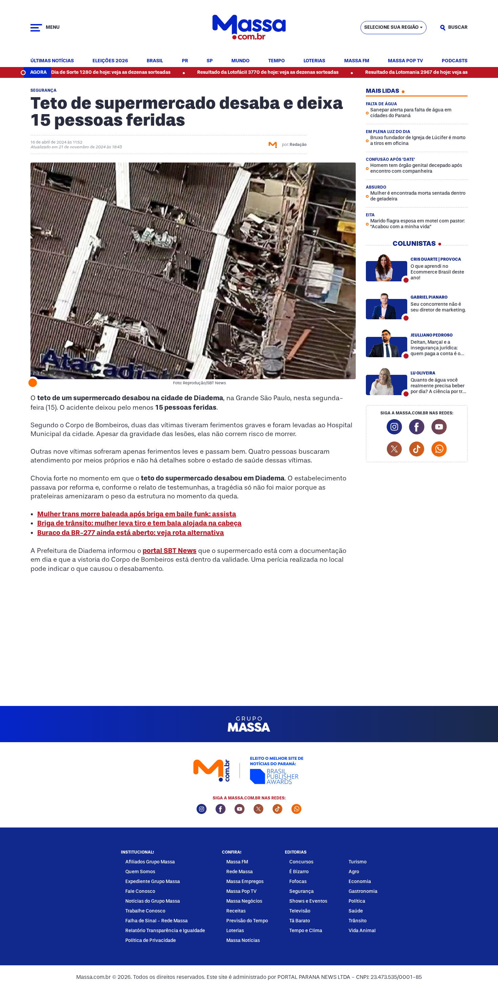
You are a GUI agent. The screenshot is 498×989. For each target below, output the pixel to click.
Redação (298, 144)
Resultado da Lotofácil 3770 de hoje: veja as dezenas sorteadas (234, 72)
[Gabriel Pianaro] (386, 305)
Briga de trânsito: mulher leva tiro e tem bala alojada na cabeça (139, 523)
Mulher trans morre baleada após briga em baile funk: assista (136, 514)
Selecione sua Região (391, 27)
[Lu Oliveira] (386, 381)
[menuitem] (52, 61)
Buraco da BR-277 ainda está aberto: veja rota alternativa (130, 533)
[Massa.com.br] (249, 27)
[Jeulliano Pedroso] (386, 343)
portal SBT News (169, 550)
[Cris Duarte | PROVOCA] (386, 267)
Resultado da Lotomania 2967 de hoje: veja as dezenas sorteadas (404, 72)
